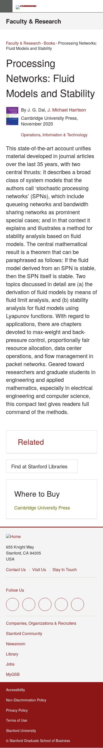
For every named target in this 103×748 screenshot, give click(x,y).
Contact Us (16, 569)
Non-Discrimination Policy (27, 699)
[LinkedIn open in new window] (77, 604)
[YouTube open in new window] (61, 604)
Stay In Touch (64, 569)
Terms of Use (18, 720)
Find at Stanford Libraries (39, 466)
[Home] (13, 536)
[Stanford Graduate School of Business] (28, 7)
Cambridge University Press (42, 507)
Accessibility (17, 689)
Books (49, 43)
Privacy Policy (18, 710)
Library (12, 654)
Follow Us (15, 590)
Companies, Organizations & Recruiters (41, 623)
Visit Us (39, 569)
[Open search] (97, 6)
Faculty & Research (33, 21)
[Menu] (6, 6)
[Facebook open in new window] (28, 604)
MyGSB (14, 674)
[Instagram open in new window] (45, 604)
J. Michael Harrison (67, 109)
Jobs (10, 664)
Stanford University (22, 730)
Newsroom (15, 644)
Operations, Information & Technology (54, 135)
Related (31, 441)
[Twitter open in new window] (12, 604)
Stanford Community (24, 633)
